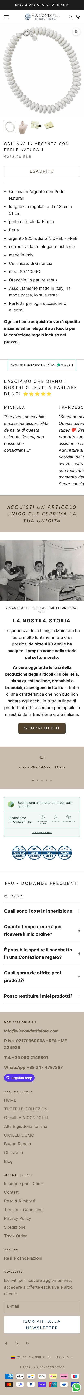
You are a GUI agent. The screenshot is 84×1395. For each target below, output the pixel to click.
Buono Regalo (17, 1143)
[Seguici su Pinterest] (27, 1344)
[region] (42, 764)
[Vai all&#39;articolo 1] (9, 127)
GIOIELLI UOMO (19, 1135)
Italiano (62, 1357)
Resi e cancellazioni (23, 1258)
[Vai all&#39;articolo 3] (36, 125)
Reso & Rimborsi (19, 1201)
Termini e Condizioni (24, 1209)
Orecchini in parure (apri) (33, 280)
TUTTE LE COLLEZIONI (26, 1108)
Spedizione (15, 1227)
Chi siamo (13, 1152)
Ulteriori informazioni (42, 832)
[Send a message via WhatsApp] (76, 1387)
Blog (8, 1161)
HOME (10, 1100)
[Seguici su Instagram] (17, 1344)
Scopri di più (42, 728)
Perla (14, 230)
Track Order (15, 1235)
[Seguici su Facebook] (6, 1344)
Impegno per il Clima (24, 1183)
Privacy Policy (17, 1218)
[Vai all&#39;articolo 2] (23, 128)
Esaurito (42, 171)
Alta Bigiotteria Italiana (25, 1126)
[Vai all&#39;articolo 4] (49, 125)
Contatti (12, 1192)
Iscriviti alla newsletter (42, 1324)
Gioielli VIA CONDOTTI (26, 1117)
